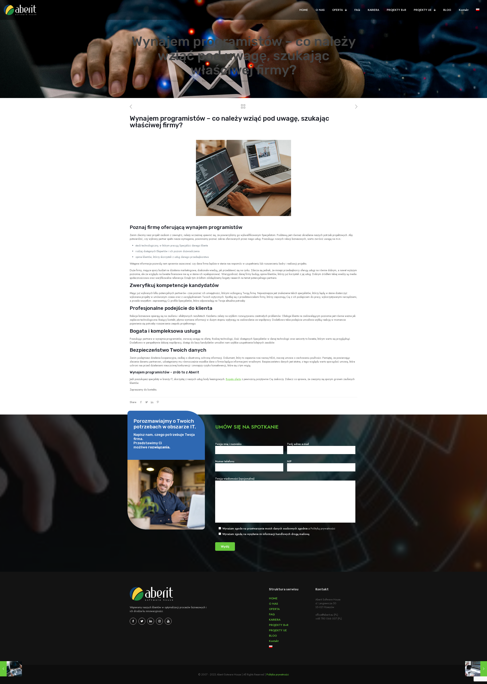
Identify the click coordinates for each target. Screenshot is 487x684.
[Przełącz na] (477, 10)
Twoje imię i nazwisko (228, 444)
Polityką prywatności (322, 528)
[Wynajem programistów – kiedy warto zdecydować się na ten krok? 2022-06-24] (11, 668)
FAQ (272, 614)
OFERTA (274, 609)
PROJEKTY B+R (278, 625)
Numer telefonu (224, 461)
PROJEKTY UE (278, 630)
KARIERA (274, 620)
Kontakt (274, 641)
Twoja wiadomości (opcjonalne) (235, 479)
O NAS (273, 604)
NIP (289, 461)
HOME (273, 598)
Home (174, 81)
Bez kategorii (209, 81)
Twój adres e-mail (298, 444)
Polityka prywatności (278, 674)
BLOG (190, 81)
